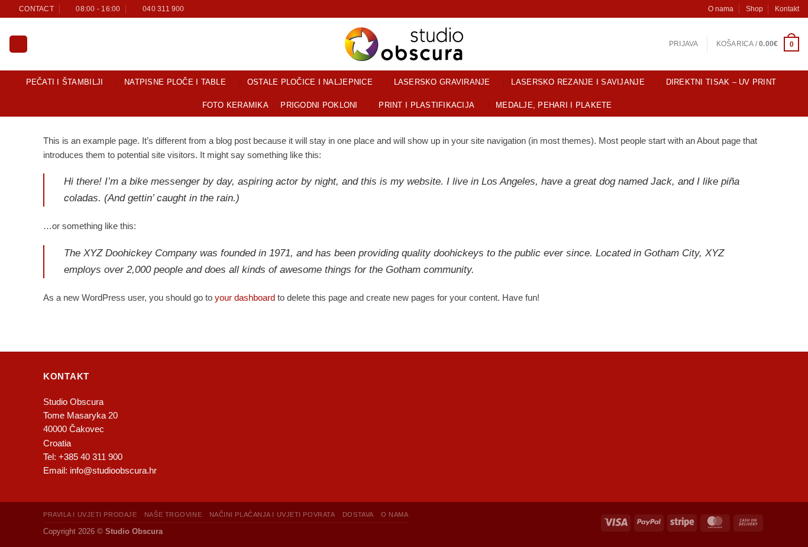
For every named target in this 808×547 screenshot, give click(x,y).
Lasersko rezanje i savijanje (577, 82)
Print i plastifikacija (426, 105)
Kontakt (787, 8)
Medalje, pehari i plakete (554, 105)
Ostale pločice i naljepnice (310, 82)
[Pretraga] (18, 44)
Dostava (358, 514)
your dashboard (245, 298)
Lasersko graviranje (442, 82)
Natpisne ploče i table (175, 82)
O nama (720, 8)
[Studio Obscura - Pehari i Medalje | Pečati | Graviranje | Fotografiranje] (404, 44)
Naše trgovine (173, 514)
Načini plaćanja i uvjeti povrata (272, 514)
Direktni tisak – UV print (721, 82)
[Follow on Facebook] (195, 8)
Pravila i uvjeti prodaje (90, 514)
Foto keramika (235, 105)
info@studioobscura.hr (113, 470)
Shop (754, 8)
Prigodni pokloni (318, 105)
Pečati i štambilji (65, 82)
